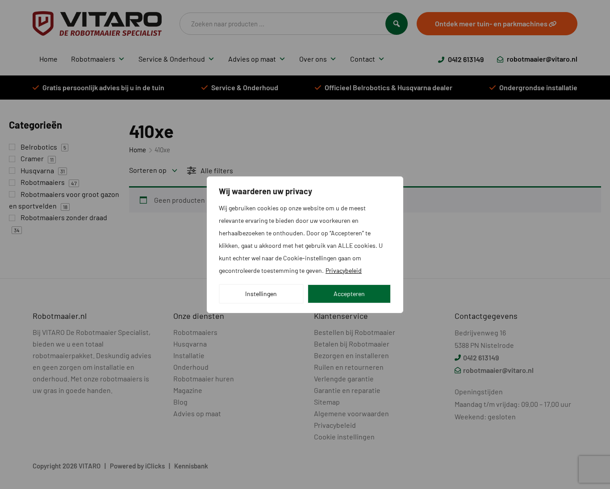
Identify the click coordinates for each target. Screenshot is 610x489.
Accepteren (349, 293)
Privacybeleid (344, 270)
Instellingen (261, 293)
